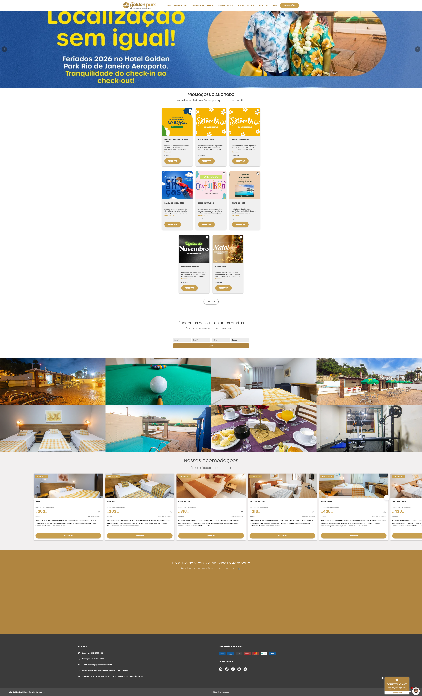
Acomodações (180, 5)
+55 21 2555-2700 (93, 659)
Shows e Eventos (225, 5)
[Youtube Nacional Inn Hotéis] (239, 669)
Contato (251, 5)
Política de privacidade (220, 692)
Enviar (211, 346)
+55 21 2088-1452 (92, 653)
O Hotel (167, 5)
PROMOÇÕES (289, 5)
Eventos (210, 5)
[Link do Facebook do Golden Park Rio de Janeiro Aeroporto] (227, 669)
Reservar (172, 161)
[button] (4, 49)
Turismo (240, 5)
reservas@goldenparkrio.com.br (97, 665)
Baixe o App (264, 5)
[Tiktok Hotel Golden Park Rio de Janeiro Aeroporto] (233, 669)
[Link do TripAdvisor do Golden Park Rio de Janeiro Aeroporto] (245, 669)
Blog (275, 5)
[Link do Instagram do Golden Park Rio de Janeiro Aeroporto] (220, 669)
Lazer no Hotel (197, 5)
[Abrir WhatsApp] (5, 690)
